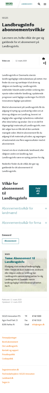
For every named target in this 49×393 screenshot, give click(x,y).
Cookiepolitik (7, 359)
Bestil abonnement (10, 342)
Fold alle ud (38, 191)
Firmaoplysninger (9, 338)
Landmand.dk (7, 378)
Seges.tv (6, 382)
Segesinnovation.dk (10, 370)
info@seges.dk (38, 325)
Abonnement (10, 241)
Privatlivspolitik (8, 355)
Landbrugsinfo (26, 4)
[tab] (24, 211)
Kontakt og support (10, 350)
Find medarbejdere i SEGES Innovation (18, 374)
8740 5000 (36, 316)
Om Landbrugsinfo (10, 346)
